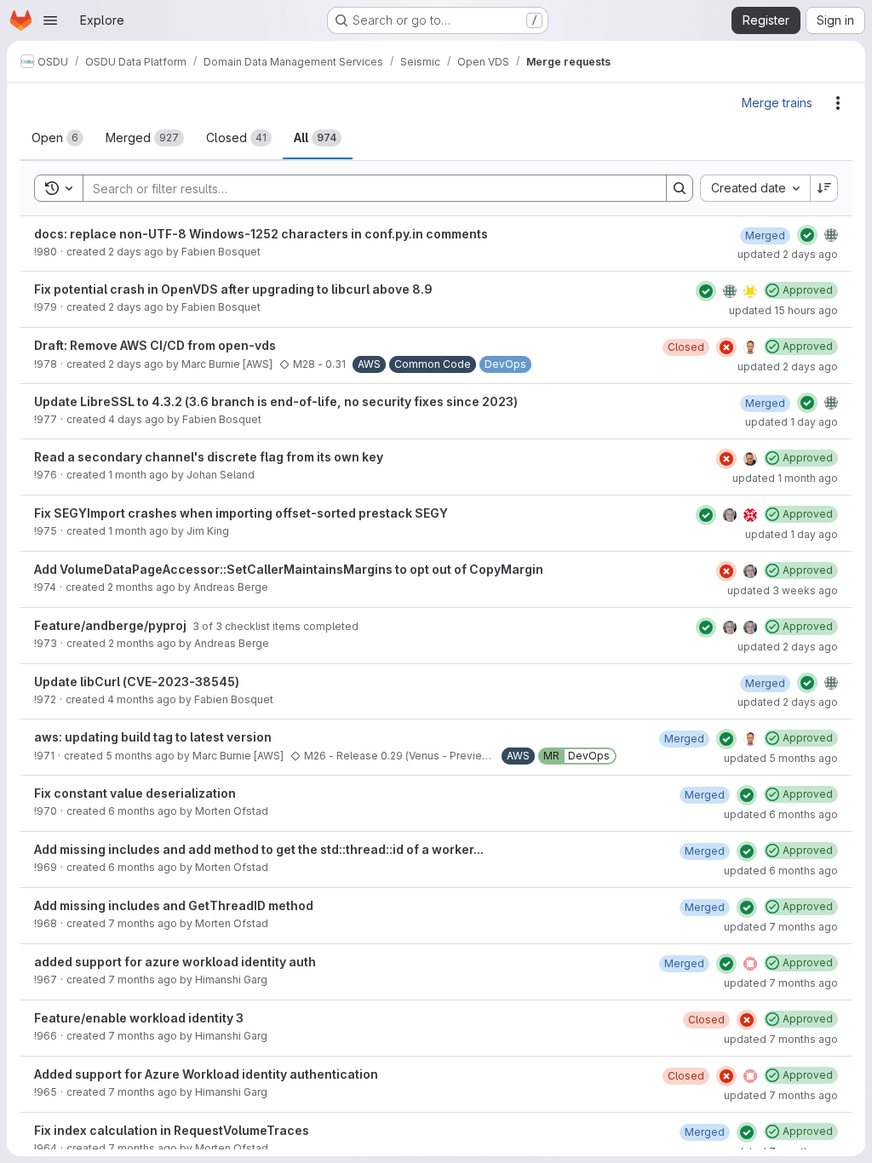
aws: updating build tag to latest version (153, 737)
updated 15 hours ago (783, 310)
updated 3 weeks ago (782, 590)
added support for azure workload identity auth (175, 961)
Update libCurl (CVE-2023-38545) (136, 681)
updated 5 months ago (781, 758)
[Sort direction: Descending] (824, 188)
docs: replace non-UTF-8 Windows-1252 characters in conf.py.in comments (261, 233)
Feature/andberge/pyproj (111, 625)
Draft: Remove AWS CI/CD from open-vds (155, 345)
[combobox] (755, 188)
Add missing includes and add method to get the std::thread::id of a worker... (259, 849)
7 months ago (142, 923)
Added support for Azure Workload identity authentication (206, 1074)
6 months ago (142, 811)
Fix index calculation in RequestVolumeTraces (171, 1130)
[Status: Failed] (726, 347)
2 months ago (141, 587)
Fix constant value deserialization (135, 793)
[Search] (679, 188)
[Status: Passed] (807, 235)
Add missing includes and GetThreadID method (173, 905)
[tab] (57, 138)
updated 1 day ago (791, 421)
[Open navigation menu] (50, 20)
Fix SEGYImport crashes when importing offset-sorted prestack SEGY (241, 513)
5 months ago (140, 755)
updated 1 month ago (785, 478)
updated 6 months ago (781, 814)
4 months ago (141, 699)
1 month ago (138, 474)
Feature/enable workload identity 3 (139, 1018)
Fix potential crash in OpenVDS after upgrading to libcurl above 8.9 (233, 289)
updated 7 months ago (781, 926)
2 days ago (136, 251)
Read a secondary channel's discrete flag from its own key (208, 457)
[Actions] (838, 103)
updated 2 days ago (787, 254)
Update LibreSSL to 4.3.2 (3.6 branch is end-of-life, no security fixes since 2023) (276, 401)
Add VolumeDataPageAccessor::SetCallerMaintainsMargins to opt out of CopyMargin (288, 569)
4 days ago (136, 419)
